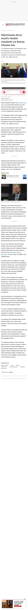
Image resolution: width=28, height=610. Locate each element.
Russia (12, 365)
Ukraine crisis (4, 368)
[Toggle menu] (3, 24)
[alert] (13, 604)
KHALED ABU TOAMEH (6, 96)
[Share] (2, 61)
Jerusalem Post (4, 30)
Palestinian (22, 366)
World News (10, 30)
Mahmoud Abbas (4, 365)
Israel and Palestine (13, 366)
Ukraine (18, 365)
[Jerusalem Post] (15, 24)
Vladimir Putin (4, 366)
